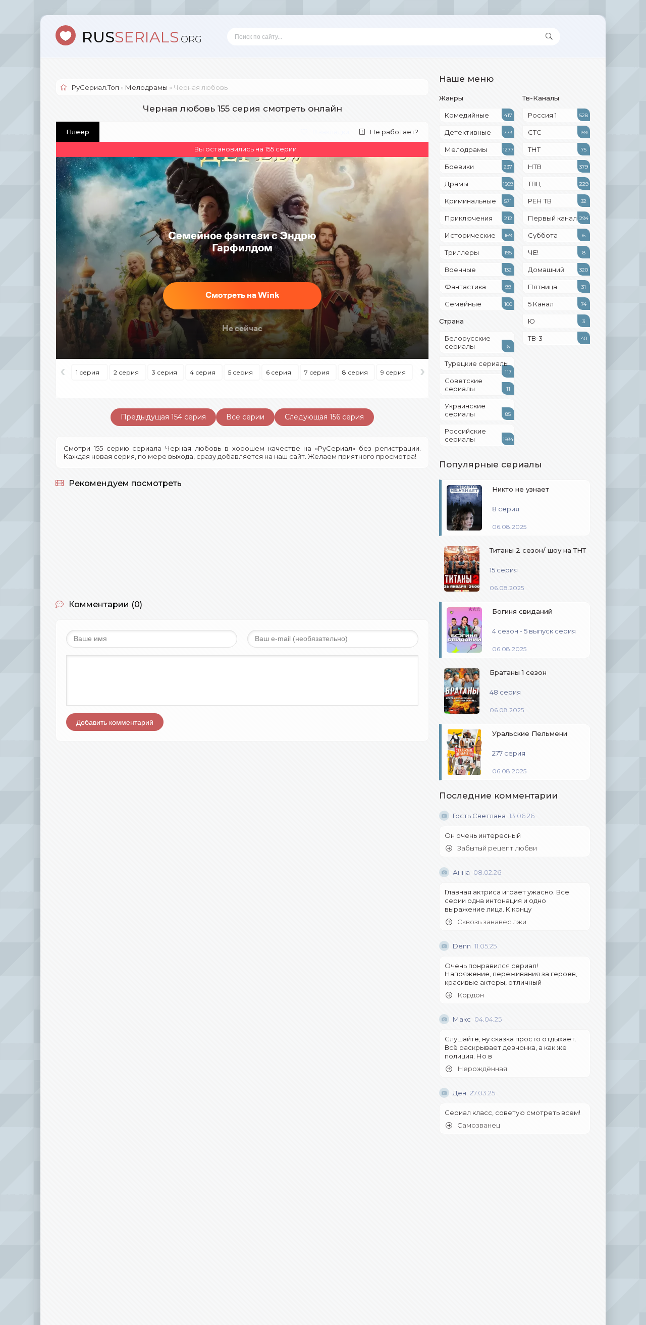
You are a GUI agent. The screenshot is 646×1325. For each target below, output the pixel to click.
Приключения (478, 218)
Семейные (478, 304)
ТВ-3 (557, 338)
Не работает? (394, 132)
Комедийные (478, 115)
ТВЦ (558, 184)
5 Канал (557, 304)
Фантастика (478, 287)
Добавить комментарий (114, 722)
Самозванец (478, 1125)
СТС (557, 132)
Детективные (478, 132)
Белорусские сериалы (477, 342)
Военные (478, 270)
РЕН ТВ (557, 201)
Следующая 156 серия (324, 416)
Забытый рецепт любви (497, 848)
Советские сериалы (477, 385)
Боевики (478, 167)
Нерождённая (482, 1069)
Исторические (478, 235)
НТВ (558, 167)
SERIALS (142, 37)
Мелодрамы (479, 149)
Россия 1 (558, 115)
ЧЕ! (556, 252)
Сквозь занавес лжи (491, 922)
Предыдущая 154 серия (163, 416)
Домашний (558, 270)
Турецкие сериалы (478, 364)
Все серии (245, 416)
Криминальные (478, 201)
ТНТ (557, 149)
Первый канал (558, 218)
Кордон (470, 995)
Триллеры (478, 252)
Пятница (557, 287)
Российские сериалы (479, 435)
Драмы (479, 184)
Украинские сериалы (478, 410)
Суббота (556, 235)
